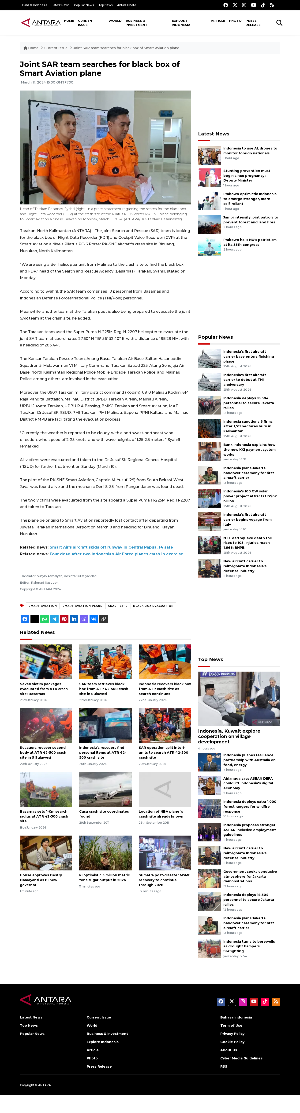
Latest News (60, 5)
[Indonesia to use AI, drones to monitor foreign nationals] (209, 155)
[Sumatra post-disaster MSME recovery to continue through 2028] (165, 853)
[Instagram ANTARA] (244, 5)
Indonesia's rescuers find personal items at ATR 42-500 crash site (102, 753)
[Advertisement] (239, 92)
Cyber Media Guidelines (241, 1058)
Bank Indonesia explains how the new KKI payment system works (249, 450)
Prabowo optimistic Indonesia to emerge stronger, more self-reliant (250, 199)
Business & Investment (136, 23)
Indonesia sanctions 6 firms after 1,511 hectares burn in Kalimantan (248, 426)
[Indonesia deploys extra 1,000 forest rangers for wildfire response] (209, 808)
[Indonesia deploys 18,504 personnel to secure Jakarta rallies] (209, 405)
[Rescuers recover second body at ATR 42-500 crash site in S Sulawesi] (46, 725)
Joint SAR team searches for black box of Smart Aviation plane (126, 48)
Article (218, 20)
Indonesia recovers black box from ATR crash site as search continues (165, 689)
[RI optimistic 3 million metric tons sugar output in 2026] (105, 853)
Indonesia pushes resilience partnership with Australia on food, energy (249, 760)
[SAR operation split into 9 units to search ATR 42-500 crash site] (165, 725)
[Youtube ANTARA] (253, 5)
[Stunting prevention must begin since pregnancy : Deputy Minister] (209, 177)
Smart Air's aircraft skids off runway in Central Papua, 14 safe (111, 547)
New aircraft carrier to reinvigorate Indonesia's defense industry (244, 566)
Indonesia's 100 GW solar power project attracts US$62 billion (250, 496)
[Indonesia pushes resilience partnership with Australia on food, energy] (209, 762)
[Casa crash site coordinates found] (105, 789)
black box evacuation (153, 605)
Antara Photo (126, 5)
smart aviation (43, 605)
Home (69, 20)
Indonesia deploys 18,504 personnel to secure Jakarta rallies (248, 403)
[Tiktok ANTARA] (263, 5)
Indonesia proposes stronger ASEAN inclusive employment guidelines (249, 830)
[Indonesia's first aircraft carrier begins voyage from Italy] (209, 521)
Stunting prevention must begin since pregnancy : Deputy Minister (246, 176)
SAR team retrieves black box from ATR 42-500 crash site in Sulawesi (103, 689)
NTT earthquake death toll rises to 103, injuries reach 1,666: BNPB (247, 543)
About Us (228, 1050)
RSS (223, 1066)
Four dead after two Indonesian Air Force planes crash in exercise (116, 554)
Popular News (84, 5)
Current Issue (86, 23)
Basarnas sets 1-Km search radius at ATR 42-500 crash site (44, 816)
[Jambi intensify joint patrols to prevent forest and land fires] (209, 224)
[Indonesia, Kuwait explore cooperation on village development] (239, 698)
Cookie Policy (232, 1042)
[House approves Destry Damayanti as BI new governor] (46, 853)
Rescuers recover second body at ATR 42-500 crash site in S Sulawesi (43, 753)
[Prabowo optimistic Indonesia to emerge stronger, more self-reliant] (209, 201)
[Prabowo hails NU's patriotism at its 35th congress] (209, 246)
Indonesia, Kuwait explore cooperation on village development (229, 736)
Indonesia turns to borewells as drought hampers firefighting (249, 946)
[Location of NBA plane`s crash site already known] (165, 789)
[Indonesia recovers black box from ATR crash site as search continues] (165, 661)
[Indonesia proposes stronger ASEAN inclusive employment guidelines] (209, 831)
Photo (235, 20)
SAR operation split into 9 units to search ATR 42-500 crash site (163, 753)
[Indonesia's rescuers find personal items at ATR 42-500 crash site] (105, 725)
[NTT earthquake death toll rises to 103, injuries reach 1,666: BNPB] (209, 544)
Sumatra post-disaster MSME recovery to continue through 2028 (164, 880)
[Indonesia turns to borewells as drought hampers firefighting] (209, 948)
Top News (105, 5)
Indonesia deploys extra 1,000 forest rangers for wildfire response (249, 807)
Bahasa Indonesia (34, 5)
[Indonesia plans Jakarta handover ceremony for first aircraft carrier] (209, 475)
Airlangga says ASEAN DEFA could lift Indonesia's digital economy (248, 783)
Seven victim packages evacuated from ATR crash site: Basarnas (44, 689)
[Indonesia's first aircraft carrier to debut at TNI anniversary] (209, 381)
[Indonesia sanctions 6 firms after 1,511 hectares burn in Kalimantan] (209, 428)
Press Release (253, 23)
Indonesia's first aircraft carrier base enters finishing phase (248, 356)
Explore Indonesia (181, 23)
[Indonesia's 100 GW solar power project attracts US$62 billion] (209, 498)
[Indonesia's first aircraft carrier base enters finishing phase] (209, 358)
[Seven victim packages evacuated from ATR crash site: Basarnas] (46, 661)
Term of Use (231, 1025)
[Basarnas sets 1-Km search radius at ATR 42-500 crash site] (46, 789)
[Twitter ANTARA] (235, 5)
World (115, 20)
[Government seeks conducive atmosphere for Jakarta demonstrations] (209, 878)
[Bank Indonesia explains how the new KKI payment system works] (209, 451)
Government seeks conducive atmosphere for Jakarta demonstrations (250, 876)
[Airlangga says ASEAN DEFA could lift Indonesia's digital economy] (209, 785)
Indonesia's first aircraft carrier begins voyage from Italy (247, 520)
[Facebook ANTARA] (225, 5)
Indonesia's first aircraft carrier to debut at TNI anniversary (244, 380)
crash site (118, 605)
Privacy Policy (232, 1034)
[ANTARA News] (41, 22)
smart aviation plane (82, 605)
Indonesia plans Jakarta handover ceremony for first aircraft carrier (248, 473)
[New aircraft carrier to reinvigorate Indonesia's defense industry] (209, 568)
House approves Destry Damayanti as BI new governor (41, 880)
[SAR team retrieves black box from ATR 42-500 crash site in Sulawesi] (105, 661)
